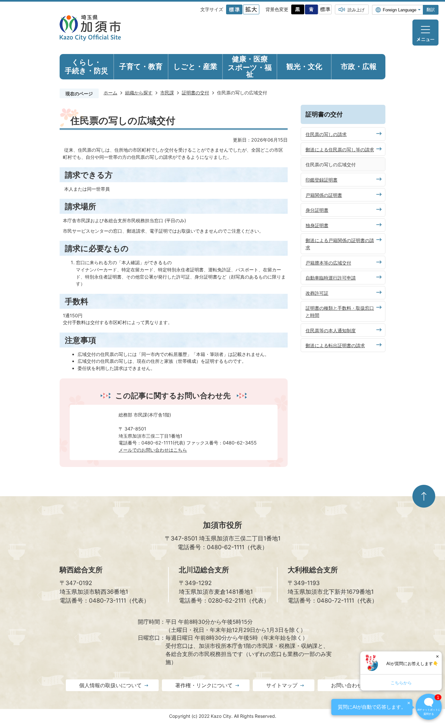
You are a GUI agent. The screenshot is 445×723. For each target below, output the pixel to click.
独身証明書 (317, 225)
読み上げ (356, 9)
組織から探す (138, 92)
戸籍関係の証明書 (324, 195)
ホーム (110, 92)
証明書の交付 (195, 92)
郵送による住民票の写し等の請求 (340, 149)
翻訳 (430, 9)
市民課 (167, 92)
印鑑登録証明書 (321, 180)
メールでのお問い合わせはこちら (153, 450)
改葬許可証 (317, 293)
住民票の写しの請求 (326, 134)
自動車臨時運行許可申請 (331, 277)
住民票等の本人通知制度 (331, 330)
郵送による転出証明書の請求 (335, 345)
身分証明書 (317, 210)
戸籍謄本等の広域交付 (328, 263)
